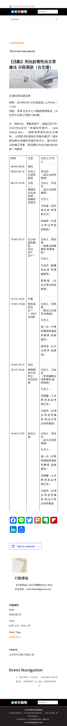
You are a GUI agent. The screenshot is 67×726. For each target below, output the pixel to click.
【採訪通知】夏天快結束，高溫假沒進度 (48, 679)
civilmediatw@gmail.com (33, 722)
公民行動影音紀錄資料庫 (33, 710)
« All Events (16, 43)
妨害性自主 (14, 636)
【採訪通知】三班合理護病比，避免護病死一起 (26, 679)
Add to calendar (26, 546)
